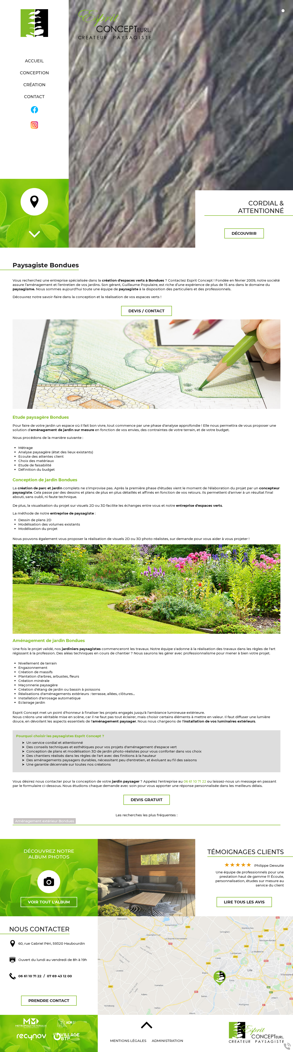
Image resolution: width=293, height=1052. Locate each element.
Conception (34, 72)
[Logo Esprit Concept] (34, 23)
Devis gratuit (147, 799)
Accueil (34, 61)
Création (34, 84)
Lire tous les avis (244, 902)
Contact (34, 96)
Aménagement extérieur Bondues (44, 821)
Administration (167, 1040)
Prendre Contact (48, 1000)
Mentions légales (128, 1040)
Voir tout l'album (49, 902)
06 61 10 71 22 (195, 781)
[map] (195, 965)
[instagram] (34, 125)
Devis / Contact (146, 311)
